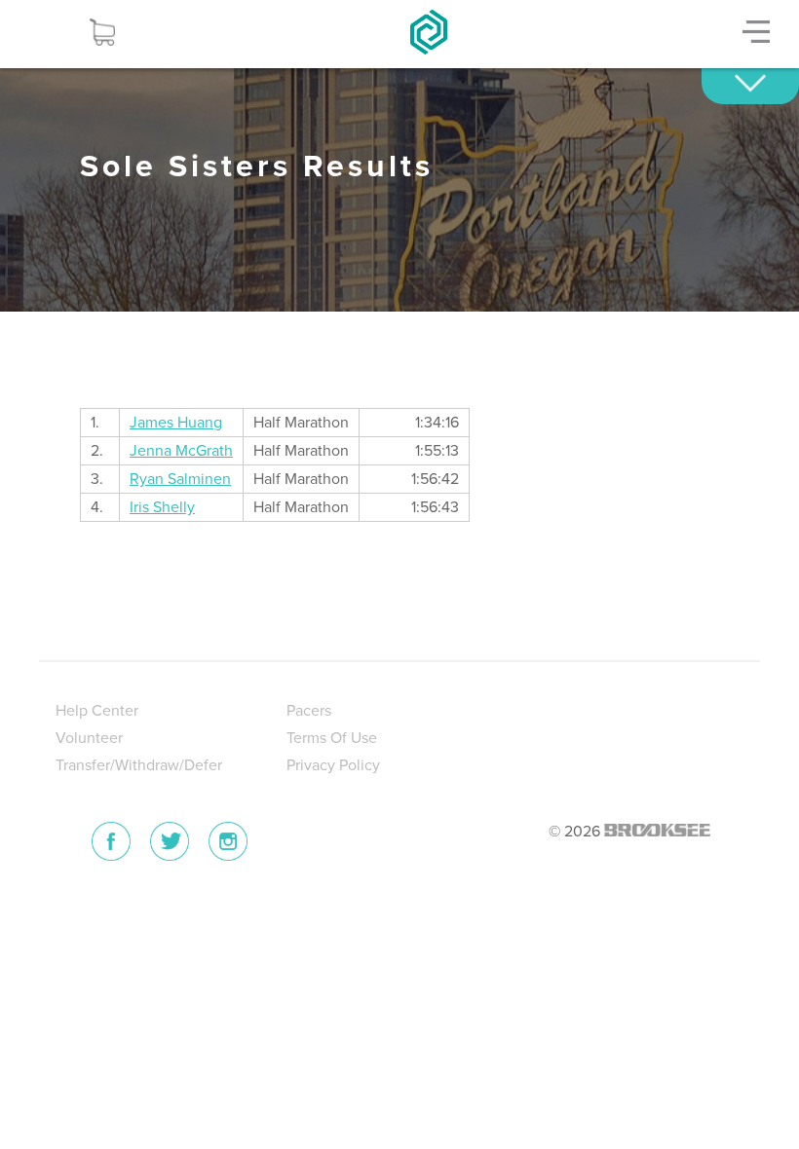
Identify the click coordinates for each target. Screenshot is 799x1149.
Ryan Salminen (180, 479)
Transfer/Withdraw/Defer (139, 765)
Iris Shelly (162, 507)
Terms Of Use (331, 738)
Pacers (308, 711)
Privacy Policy (333, 765)
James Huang (176, 422)
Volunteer (89, 738)
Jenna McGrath (181, 451)
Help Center (97, 711)
